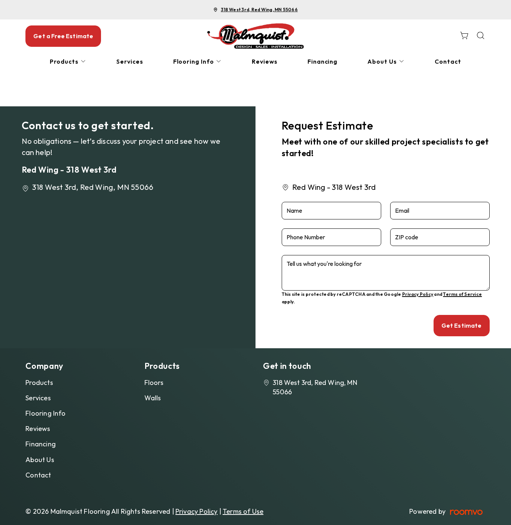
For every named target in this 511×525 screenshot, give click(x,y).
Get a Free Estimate (63, 36)
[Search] (481, 36)
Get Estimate (461, 325)
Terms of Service (462, 294)
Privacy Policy (417, 294)
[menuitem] (68, 62)
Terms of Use (243, 511)
